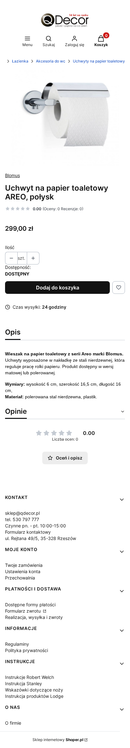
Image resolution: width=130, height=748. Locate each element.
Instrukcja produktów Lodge (34, 696)
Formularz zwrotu (23, 611)
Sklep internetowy (57, 739)
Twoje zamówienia (24, 565)
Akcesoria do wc (50, 61)
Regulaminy (17, 644)
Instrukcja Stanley (23, 683)
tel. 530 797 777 (22, 519)
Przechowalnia (20, 577)
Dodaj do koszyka (57, 287)
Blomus (12, 175)
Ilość (10, 247)
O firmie (13, 723)
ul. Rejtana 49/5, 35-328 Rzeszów (40, 538)
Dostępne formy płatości (30, 604)
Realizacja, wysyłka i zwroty (34, 617)
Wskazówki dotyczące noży (34, 689)
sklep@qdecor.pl (22, 513)
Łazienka (20, 61)
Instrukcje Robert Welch (29, 677)
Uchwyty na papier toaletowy (99, 61)
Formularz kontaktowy (28, 532)
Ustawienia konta (22, 571)
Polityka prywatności (26, 650)
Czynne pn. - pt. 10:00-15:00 (35, 525)
